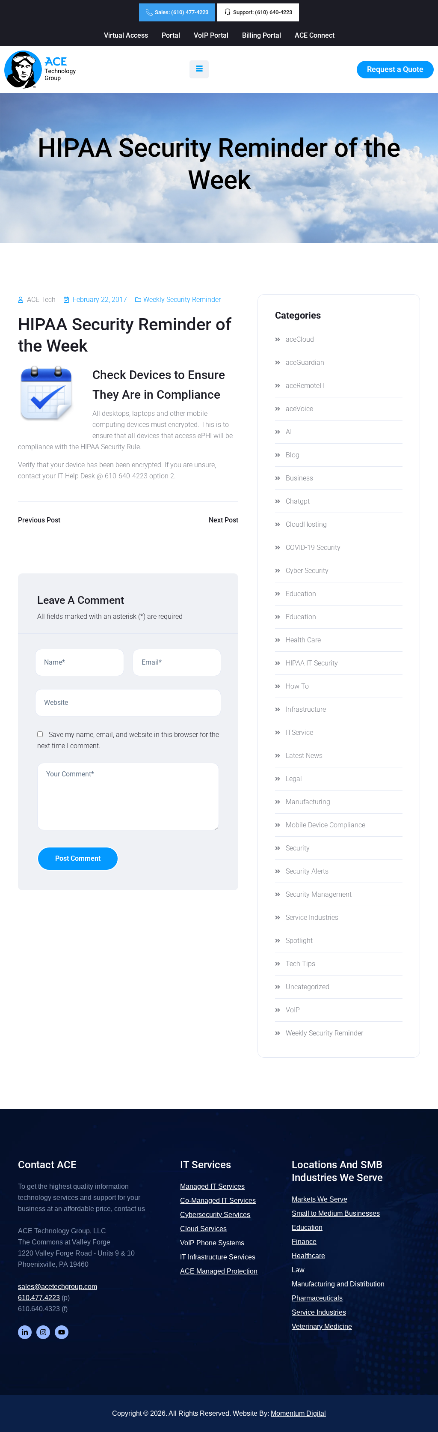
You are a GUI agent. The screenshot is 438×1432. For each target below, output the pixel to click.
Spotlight (299, 941)
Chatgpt (298, 501)
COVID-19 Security (313, 547)
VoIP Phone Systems (212, 1243)
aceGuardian (305, 362)
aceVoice (299, 409)
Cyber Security (307, 571)
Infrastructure (306, 709)
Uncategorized (307, 987)
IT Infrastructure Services (217, 1257)
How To (297, 686)
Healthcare (308, 1255)
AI (289, 432)
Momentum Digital (298, 1413)
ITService (299, 732)
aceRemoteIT (306, 386)
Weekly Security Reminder (182, 299)
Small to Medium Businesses (336, 1213)
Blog (292, 455)
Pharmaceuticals (317, 1298)
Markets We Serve (319, 1199)
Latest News (304, 756)
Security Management (319, 894)
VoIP (293, 1010)
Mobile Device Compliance (325, 825)
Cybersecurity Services (215, 1214)
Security (298, 848)
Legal (294, 779)
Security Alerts (307, 871)
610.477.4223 (39, 1297)
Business (299, 478)
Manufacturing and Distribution (338, 1284)
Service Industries (312, 917)
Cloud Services (203, 1228)
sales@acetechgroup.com (57, 1286)
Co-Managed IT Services (218, 1200)
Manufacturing (308, 802)
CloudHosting (306, 524)
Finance (304, 1241)
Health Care (303, 640)
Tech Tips (300, 964)
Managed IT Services (212, 1186)
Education (301, 594)
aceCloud (300, 339)
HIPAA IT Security (312, 663)
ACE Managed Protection (218, 1271)
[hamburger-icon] (199, 69)
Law (298, 1270)
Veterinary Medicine (322, 1326)
